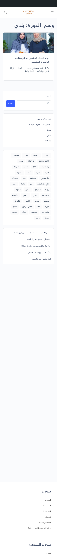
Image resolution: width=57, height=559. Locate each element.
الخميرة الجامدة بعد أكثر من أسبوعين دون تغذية (32, 232)
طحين (46, 200)
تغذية (47, 172)
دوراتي (48, 553)
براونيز (21, 161)
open (26, 155)
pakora (16, 155)
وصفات (48, 140)
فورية (47, 206)
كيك (38, 206)
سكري (27, 189)
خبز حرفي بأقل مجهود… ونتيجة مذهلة (36, 245)
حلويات (15, 178)
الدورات (48, 499)
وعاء (38, 217)
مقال (49, 135)
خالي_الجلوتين (43, 183)
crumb (36, 155)
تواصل (48, 517)
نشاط (24, 212)
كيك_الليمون (26, 206)
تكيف (29, 172)
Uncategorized (44, 119)
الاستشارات (46, 511)
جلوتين (33, 178)
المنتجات (47, 505)
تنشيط (19, 172)
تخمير (26, 166)
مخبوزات (45, 212)
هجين (14, 212)
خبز (31, 183)
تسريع (16, 166)
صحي (35, 195)
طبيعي (25, 195)
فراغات (17, 200)
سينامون (45, 195)
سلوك (18, 189)
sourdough (44, 161)
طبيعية (15, 195)
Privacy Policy (45, 522)
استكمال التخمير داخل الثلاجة (39, 239)
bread (46, 155)
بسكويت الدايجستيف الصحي (39, 252)
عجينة (37, 200)
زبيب (47, 189)
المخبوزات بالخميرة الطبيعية (40, 124)
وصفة (46, 217)
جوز (24, 178)
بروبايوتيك (45, 166)
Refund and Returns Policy (39, 528)
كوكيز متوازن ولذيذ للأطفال (41, 259)
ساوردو (38, 189)
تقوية (38, 172)
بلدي (34, 166)
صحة (49, 130)
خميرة (14, 183)
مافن (15, 206)
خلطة (23, 183)
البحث (47, 96)
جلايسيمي (45, 178)
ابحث (10, 103)
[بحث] (5, 12)
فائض (27, 200)
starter (31, 161)
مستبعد (34, 212)
